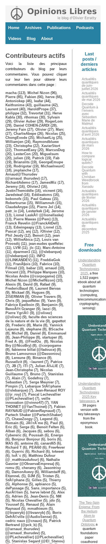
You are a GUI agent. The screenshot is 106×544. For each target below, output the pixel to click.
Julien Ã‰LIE (46, 366)
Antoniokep (15, 101)
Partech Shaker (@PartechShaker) (33, 415)
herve (50, 97)
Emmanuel (57, 333)
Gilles (37, 480)
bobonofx (13, 199)
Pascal (11, 231)
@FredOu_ (34, 341)
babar (31, 268)
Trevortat (36, 113)
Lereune (18, 358)
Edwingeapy (24, 227)
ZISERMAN (14, 297)
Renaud (32, 504)
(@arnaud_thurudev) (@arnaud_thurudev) (22, 531)
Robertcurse (15, 203)
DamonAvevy (23, 472)
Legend (46, 419)
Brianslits (22, 162)
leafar (38, 101)
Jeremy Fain (15, 129)
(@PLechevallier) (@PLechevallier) (34, 537)
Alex (61, 492)
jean (56, 235)
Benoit (38, 235)
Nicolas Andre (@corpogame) (30, 276)
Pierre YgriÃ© (17, 313)
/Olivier (46, 231)
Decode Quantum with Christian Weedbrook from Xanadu (90, 176)
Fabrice (46, 264)
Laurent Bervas (48, 288)
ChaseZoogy (22, 419)
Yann (51, 301)
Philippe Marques (42, 272)
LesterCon (22, 154)
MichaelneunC (53, 166)
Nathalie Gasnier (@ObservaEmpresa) (32, 462)
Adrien (17, 496)
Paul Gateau (41, 199)
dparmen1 (21, 252)
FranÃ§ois (21, 264)
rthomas (31, 117)
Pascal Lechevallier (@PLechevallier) (33, 396)
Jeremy (11, 187)
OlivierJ (33, 187)
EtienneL (12, 476)
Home (13, 27)
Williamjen (14, 142)
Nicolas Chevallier (27, 500)
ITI (25, 366)
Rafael (45, 284)
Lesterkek (34, 211)
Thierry (55, 480)
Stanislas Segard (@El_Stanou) (38, 541)
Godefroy (35, 378)
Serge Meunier (41, 382)
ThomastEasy (25, 150)
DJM (31, 476)
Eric (8, 427)
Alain (16, 378)
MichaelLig (45, 138)
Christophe (23, 146)
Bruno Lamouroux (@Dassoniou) (33, 354)
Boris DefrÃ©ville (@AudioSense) (33, 515)
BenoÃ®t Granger (20, 309)
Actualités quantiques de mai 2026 (91, 96)
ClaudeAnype (16, 207)
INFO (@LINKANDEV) (25, 258)
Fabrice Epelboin (19, 305)
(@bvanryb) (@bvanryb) (25, 513)
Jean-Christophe (19, 370)
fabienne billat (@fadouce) (34, 350)
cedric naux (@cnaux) (23, 521)
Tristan (48, 476)
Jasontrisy (52, 468)
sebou (49, 431)
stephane (33, 329)
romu (9, 468)
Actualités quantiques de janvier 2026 (90, 210)
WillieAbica (23, 239)
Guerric (18, 451)
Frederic (19, 325)
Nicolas (51, 134)
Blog (31, 38)
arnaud (51, 268)
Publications (59, 27)
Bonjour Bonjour (26, 439)
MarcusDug (55, 150)
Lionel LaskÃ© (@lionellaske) (38, 215)
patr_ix (11, 211)
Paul (54, 423)
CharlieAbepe (25, 134)
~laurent (36, 362)
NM (58, 496)
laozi (46, 309)
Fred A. (11, 341)
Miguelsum (49, 154)
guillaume (42, 105)
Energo (57, 435)
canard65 (48, 443)
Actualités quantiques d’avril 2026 (90, 131)
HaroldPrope (38, 109)
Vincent (11, 272)
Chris (9, 301)
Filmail (11, 268)
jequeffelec (31, 301)
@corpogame (50, 345)
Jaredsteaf (14, 195)
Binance (39, 358)
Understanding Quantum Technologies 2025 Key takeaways (89, 392)
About (47, 38)
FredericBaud (16, 288)
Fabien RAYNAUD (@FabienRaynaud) (35, 409)
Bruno (35, 374)
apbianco (43, 484)
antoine (27, 443)
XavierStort (50, 146)
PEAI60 (35, 447)
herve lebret (40, 492)
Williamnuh (44, 203)
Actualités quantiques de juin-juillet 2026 (90, 83)
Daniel (35, 333)
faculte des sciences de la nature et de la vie (34, 319)
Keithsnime (14, 105)
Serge (24, 427)
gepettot (59, 321)
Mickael (18, 292)
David (28, 284)
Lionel (48, 227)
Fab (56, 158)
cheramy (29, 468)
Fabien (30, 97)
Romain (11, 423)
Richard (38, 451)
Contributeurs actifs (35, 55)
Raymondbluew (46, 142)
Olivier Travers (43, 297)
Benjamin (50, 305)
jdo (52, 500)
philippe (12, 113)
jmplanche (22, 170)
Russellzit (13, 362)
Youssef (12, 504)
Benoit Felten (48, 427)
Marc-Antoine (54, 248)
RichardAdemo (17, 182)
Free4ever (57, 447)
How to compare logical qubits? (88, 157)
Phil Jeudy (14, 235)
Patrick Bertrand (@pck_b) (33, 523)
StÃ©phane (14, 480)
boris (51, 439)
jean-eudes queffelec (46, 244)
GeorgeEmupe (51, 162)
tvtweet (58, 451)
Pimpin (11, 386)
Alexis (10, 284)
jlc (32, 248)
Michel (17, 333)
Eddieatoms (42, 195)
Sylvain (53, 117)
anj (28, 231)
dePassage (14, 488)
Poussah (36, 435)
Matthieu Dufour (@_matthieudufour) (30, 458)
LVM (17, 248)
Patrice (56, 362)
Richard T (13, 447)
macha (11, 93)
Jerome (57, 211)
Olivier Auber (25, 121)
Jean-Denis (39, 496)
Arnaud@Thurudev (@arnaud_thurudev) (22, 176)
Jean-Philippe (23, 337)
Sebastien (13, 382)
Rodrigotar (23, 166)
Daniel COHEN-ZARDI (31, 125)
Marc (60, 129)
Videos (14, 38)
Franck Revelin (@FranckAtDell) (32, 223)
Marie (37, 325)
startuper (49, 337)
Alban (10, 431)
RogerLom (54, 121)
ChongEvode (16, 138)
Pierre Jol (45, 207)
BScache (56, 329)
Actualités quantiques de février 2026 (90, 195)
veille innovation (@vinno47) (27, 400)
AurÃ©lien (14, 492)
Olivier (40, 129)
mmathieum (37, 509)
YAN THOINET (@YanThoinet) (31, 405)
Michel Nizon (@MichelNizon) (30, 280)
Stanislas (55, 374)
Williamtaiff (50, 472)
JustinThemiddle (19, 191)
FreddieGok (50, 260)
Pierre (10, 97)
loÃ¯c (16, 456)
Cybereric (13, 435)
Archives (33, 27)
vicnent (49, 191)
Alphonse (20, 484)
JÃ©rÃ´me (34, 423)
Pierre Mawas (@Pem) (32, 219)
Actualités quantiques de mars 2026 (90, 143)
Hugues (38, 292)
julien (18, 158)
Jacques (29, 431)
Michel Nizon (38, 93)
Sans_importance (45, 488)
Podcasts (85, 27)
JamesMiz (48, 182)
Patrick (38, 158)
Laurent (11, 109)
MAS (9, 443)
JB (14, 366)
